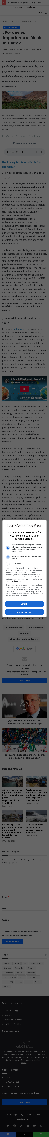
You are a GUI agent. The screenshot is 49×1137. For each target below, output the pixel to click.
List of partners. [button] (16, 581)
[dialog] (24, 568)
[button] (24, 564)
